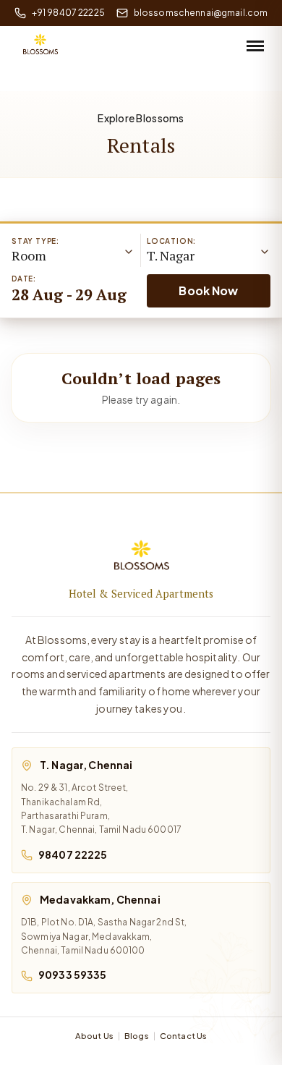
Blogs (136, 1035)
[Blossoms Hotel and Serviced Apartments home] (141, 558)
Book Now (208, 290)
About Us (94, 1035)
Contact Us (183, 1035)
